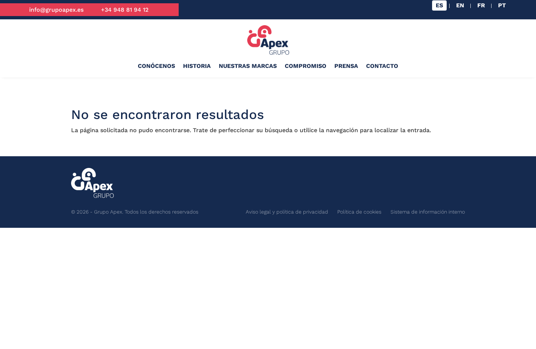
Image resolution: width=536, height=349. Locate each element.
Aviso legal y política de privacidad (287, 212)
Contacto (382, 65)
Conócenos (156, 65)
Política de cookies (359, 212)
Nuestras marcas (248, 65)
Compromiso (305, 65)
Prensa (346, 65)
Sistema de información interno (428, 212)
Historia (197, 65)
